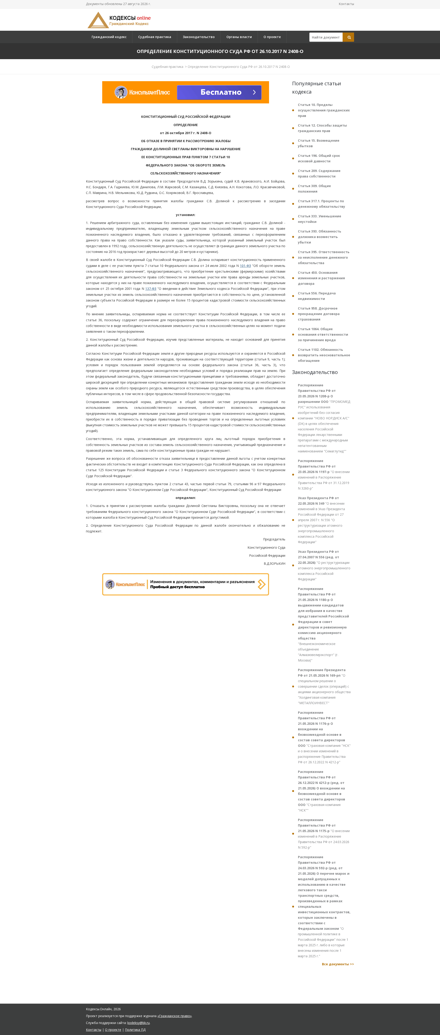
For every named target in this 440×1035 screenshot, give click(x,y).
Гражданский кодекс (109, 37)
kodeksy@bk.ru (138, 1023)
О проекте (272, 37)
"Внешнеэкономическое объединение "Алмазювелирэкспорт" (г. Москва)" (323, 624)
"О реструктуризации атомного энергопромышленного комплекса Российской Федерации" (324, 565)
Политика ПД (135, 1029)
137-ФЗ (150, 289)
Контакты (346, 4)
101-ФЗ (245, 265)
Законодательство (199, 37)
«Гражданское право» (174, 1016)
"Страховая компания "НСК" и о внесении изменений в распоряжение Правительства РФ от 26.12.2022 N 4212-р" (324, 737)
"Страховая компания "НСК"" (321, 790)
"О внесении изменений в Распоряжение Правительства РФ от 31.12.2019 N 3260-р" (324, 474)
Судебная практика (154, 37)
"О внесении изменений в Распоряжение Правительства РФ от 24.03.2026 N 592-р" (324, 834)
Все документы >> (338, 964)
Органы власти (239, 37)
